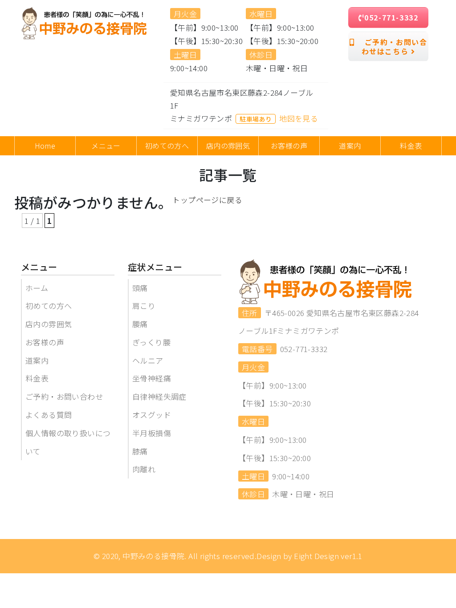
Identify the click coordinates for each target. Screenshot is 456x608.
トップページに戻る (207, 199)
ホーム (36, 287)
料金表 (37, 378)
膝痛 (140, 451)
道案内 (37, 360)
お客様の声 (44, 342)
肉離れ (143, 468)
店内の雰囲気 (48, 323)
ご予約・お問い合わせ (64, 396)
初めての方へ (48, 305)
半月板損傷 (151, 432)
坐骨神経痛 (151, 378)
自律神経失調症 (159, 396)
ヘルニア (147, 360)
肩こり (143, 305)
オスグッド (151, 414)
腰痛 (140, 323)
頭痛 (140, 287)
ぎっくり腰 (151, 342)
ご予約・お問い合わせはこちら (390, 46)
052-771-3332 (391, 17)
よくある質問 (48, 414)
